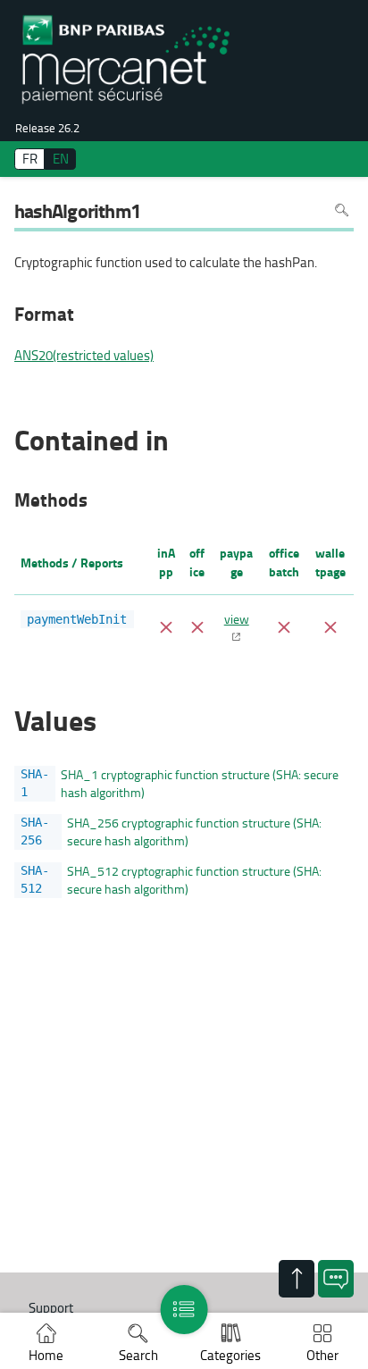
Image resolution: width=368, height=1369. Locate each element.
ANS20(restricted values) (84, 355)
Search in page (342, 209)
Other (322, 1355)
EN (61, 158)
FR (30, 158)
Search (138, 1355)
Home (46, 1355)
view (236, 618)
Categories (230, 1355)
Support (51, 1307)
